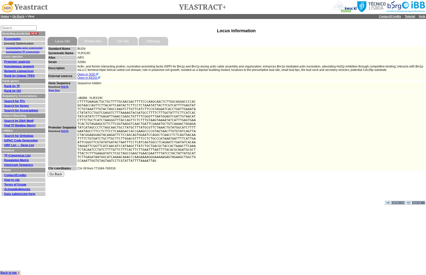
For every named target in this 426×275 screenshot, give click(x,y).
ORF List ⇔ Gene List (19, 145)
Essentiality (12, 39)
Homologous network (19, 66)
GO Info (123, 41)
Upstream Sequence (18, 165)
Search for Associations (21, 110)
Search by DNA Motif (19, 121)
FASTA (65, 86)
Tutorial (410, 16)
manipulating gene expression (24, 48)
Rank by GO (12, 91)
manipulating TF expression (22, 51)
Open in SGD (86, 74)
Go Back (18, 16)
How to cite (12, 180)
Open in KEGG (87, 78)
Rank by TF (12, 86)
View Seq (54, 90)
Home (5, 16)
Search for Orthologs (19, 136)
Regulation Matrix (16, 160)
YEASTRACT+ (202, 7)
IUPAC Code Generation (21, 140)
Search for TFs (14, 101)
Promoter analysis (17, 62)
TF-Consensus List (17, 155)
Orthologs (153, 41)
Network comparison (19, 71)
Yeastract (31, 7)
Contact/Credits (390, 16)
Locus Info (62, 41)
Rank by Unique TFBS (19, 76)
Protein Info (93, 41)
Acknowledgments (17, 189)
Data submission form (19, 194)
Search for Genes (16, 106)
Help (422, 16)
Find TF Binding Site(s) (20, 125)
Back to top (8, 273)
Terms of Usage (15, 184)
